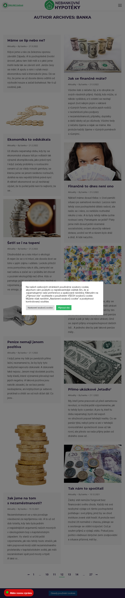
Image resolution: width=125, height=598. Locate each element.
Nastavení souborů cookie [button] (40, 307)
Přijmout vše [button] (63, 307)
